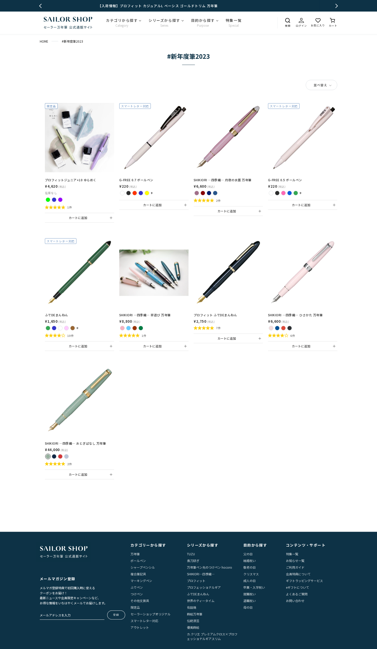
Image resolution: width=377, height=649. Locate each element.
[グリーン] (295, 193)
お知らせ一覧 (295, 560)
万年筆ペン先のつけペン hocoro (209, 567)
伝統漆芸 (193, 620)
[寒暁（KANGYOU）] (60, 199)
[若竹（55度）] (48, 328)
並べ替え (321, 85)
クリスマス (251, 574)
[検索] (287, 20)
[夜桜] (196, 193)
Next (336, 6)
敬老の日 (249, 567)
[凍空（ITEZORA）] (54, 199)
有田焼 (191, 607)
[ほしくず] (289, 328)
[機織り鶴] (66, 456)
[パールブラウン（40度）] (72, 328)
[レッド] (134, 193)
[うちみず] (277, 328)
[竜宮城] (48, 456)
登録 (116, 614)
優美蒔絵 (193, 627)
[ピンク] (283, 193)
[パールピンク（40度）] (66, 328)
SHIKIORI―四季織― (201, 574)
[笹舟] (128, 328)
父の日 (248, 554)
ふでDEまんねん (56, 315)
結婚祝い (249, 560)
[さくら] (271, 328)
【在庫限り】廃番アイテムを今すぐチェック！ (188, 5)
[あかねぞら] (283, 328)
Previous (41, 6)
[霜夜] (215, 193)
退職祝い (249, 600)
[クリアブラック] (128, 193)
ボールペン (138, 560)
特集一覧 (292, 554)
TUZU (191, 554)
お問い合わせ (295, 600)
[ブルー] (289, 193)
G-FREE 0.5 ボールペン (285, 180)
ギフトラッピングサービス (304, 580)
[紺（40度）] (54, 328)
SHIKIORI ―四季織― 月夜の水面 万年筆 (223, 180)
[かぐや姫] (60, 456)
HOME (44, 41)
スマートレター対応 (144, 620)
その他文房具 (140, 600)
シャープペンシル (143, 567)
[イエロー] (147, 193)
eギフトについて (297, 587)
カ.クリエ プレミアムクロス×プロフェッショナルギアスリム (212, 636)
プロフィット (196, 580)
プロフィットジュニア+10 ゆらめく (70, 180)
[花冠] (122, 328)
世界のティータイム (200, 600)
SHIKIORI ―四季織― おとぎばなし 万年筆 (75, 443)
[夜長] (209, 193)
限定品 (135, 607)
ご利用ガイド (295, 567)
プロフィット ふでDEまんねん (215, 315)
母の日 (248, 607)
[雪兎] (140, 328)
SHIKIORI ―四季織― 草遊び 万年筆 (145, 315)
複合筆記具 (138, 574)
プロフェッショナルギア (204, 587)
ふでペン (137, 587)
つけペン (137, 594)
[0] (333, 20)
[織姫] (54, 456)
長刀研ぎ (193, 560)
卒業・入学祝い (254, 587)
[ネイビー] (140, 193)
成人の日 (249, 580)
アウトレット (140, 627)
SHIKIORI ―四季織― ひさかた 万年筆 (295, 315)
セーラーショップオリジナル (151, 614)
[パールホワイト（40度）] (60, 328)
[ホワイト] (122, 193)
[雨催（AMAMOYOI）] (48, 199)
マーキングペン (141, 580)
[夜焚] (203, 193)
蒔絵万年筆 (194, 614)
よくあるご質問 (296, 594)
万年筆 (135, 554)
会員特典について (298, 574)
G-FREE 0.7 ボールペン (136, 180)
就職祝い (249, 594)
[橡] (134, 328)
